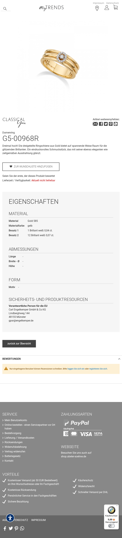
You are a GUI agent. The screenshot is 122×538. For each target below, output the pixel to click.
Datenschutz (112, 3)
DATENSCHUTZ (19, 520)
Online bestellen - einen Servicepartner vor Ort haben (30, 426)
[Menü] (117, 506)
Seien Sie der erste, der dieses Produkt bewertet (28, 175)
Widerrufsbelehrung (16, 446)
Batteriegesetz (12, 456)
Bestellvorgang (13, 433)
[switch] (111, 526)
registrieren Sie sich (98, 369)
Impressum (98, 3)
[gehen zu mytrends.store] (22, 528)
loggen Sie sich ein (76, 369)
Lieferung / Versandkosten (19, 437)
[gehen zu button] (111, 124)
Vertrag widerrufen (15, 451)
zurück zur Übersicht (19, 343)
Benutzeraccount (107, 8)
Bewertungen (11, 358)
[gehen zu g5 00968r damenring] (95, 124)
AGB (4, 520)
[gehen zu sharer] (101, 124)
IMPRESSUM (38, 520)
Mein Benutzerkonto (16, 420)
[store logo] (51, 7)
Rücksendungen (14, 442)
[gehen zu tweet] (106, 124)
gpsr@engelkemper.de (21, 320)
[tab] (61, 358)
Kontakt (9, 460)
